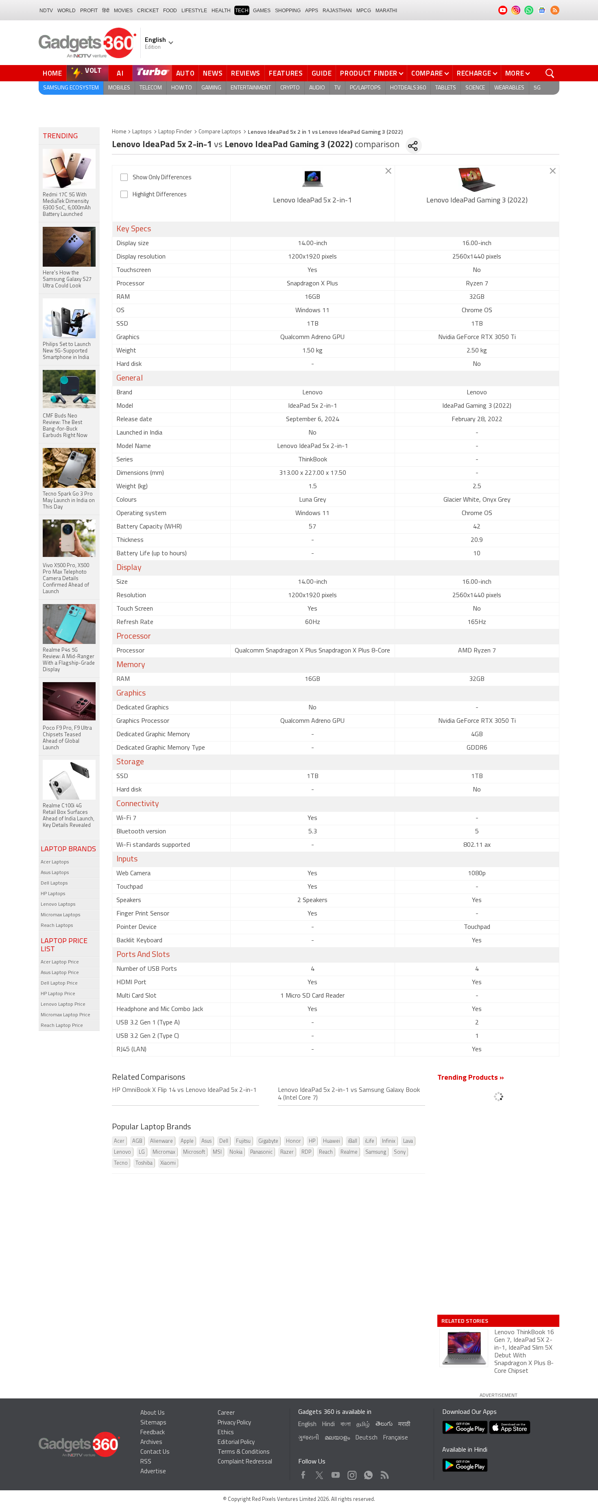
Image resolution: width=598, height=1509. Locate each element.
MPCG (363, 10)
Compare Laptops (220, 132)
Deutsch (367, 1438)
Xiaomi (168, 1163)
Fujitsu (243, 1141)
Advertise (153, 1472)
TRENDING (60, 136)
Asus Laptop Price (60, 972)
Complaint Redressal (245, 1462)
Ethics (226, 1433)
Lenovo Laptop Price (63, 1004)
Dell (223, 1141)
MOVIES (123, 10)
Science (475, 88)
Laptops (142, 132)
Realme (349, 1152)
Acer (119, 1141)
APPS (311, 10)
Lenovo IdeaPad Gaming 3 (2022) (477, 200)
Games (262, 10)
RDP (306, 1152)
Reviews (245, 73)
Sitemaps (153, 1423)
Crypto (290, 88)
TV (337, 88)
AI (120, 73)
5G (537, 88)
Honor (293, 1141)
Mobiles (119, 88)
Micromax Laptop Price (65, 1015)
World (66, 10)
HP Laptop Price (58, 994)
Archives (151, 1442)
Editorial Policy (236, 1442)
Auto (185, 73)
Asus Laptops (55, 872)
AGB (137, 1141)
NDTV (46, 10)
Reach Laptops (57, 925)
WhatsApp (368, 1473)
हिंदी (105, 10)
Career (226, 1413)
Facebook (303, 1473)
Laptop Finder (175, 132)
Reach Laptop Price (62, 1025)
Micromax (164, 1152)
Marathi (386, 10)
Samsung (375, 1152)
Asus (206, 1141)
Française (395, 1438)
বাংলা (345, 1425)
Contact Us (155, 1452)
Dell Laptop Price (59, 983)
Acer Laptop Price (60, 962)
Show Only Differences (162, 178)
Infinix (388, 1141)
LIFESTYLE (194, 10)
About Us (152, 1413)
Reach (326, 1152)
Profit (89, 10)
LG (142, 1152)
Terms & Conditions (244, 1452)
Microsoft (194, 1152)
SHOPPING (288, 10)
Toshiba (144, 1163)
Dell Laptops (54, 883)
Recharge (474, 73)
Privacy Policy (234, 1423)
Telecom (151, 88)
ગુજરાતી (308, 1438)
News (213, 73)
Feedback (152, 1433)
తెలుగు (384, 1424)
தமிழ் (363, 1425)
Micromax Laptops (60, 915)
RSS (145, 1462)
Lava (408, 1141)
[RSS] (554, 10)
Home (52, 73)
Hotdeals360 (408, 88)
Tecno (121, 1163)
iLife (369, 1141)
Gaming (211, 88)
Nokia (235, 1152)
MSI (217, 1152)
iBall (352, 1141)
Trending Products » (470, 1078)
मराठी (404, 1425)
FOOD (170, 10)
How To (181, 88)
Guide (322, 73)
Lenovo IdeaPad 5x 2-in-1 (312, 200)
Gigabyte (268, 1141)
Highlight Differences (160, 195)
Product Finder (368, 73)
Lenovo (122, 1152)
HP (312, 1141)
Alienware (161, 1141)
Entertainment (251, 88)
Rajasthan (337, 10)
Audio (317, 88)
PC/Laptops (365, 88)
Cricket (148, 10)
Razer (287, 1152)
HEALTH (221, 10)
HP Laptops (53, 893)
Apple (187, 1141)
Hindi (328, 1425)
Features (286, 73)
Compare (427, 73)
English (307, 1425)
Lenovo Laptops (58, 904)
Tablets (445, 88)
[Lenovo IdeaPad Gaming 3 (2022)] (477, 179)
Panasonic (261, 1152)
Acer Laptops (55, 862)
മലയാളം (337, 1438)
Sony (400, 1152)
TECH (242, 10)
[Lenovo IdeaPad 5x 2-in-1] (313, 179)
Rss (384, 1473)
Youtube (336, 1473)
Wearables (509, 88)
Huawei (331, 1141)
